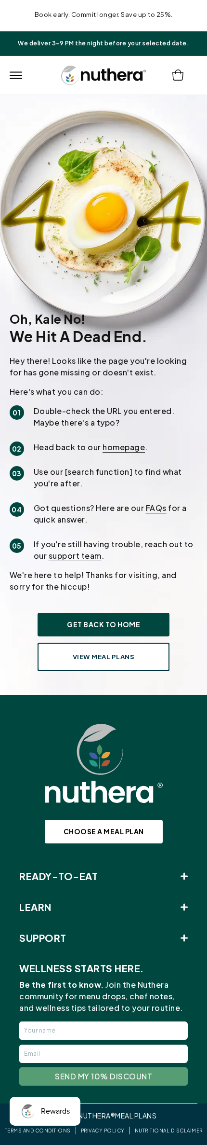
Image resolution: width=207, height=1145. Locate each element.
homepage (124, 447)
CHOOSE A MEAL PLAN (104, 831)
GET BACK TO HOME (103, 624)
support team (75, 556)
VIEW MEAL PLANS (104, 656)
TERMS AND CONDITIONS (38, 1130)
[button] (15, 75)
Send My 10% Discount (103, 1076)
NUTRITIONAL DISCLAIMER (169, 1130)
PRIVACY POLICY (103, 1130)
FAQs (156, 508)
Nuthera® (96, 1115)
